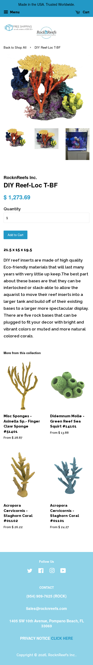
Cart (85, 12)
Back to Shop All (15, 47)
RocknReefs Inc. (62, 655)
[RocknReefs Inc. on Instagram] (52, 571)
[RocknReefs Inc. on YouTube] (63, 571)
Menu (14, 12)
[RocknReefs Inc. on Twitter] (29, 571)
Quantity (12, 208)
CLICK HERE (62, 638)
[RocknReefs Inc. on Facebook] (41, 571)
